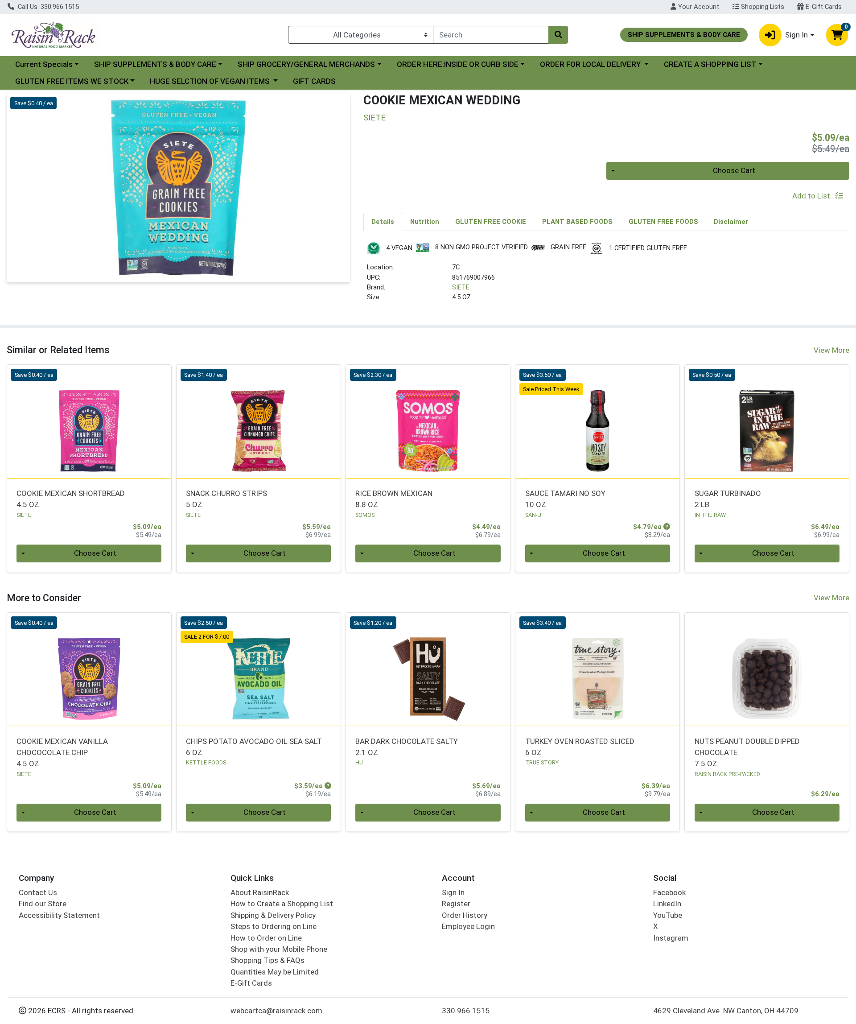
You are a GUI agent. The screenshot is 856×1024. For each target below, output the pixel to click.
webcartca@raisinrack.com (276, 1010)
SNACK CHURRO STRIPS (226, 499)
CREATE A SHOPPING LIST (710, 64)
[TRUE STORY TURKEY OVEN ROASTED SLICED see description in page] (597, 669)
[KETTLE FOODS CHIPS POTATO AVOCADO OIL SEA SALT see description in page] (258, 669)
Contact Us (38, 892)
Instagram (670, 937)
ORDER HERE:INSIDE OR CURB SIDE (458, 64)
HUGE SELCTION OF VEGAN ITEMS (211, 81)
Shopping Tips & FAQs (267, 960)
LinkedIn (667, 903)
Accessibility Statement (59, 915)
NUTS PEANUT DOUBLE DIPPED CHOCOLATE (747, 752)
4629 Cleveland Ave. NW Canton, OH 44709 (725, 1010)
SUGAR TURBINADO (728, 499)
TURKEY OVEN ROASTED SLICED (579, 747)
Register (456, 903)
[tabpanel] (606, 276)
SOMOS (364, 515)
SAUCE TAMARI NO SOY (565, 499)
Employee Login (468, 926)
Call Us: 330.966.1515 (47, 7)
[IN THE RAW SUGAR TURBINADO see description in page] (767, 421)
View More (831, 350)
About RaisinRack (259, 892)
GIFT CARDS (314, 81)
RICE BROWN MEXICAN (393, 499)
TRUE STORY (542, 762)
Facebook (669, 892)
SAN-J (533, 515)
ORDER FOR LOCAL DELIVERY (591, 64)
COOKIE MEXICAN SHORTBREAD (70, 499)
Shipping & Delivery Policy (273, 915)
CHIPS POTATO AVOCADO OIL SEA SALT (254, 747)
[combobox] (491, 35)
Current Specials (44, 64)
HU (359, 762)
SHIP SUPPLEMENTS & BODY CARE (155, 64)
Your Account (697, 7)
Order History (464, 915)
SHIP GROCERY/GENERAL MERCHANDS (306, 64)
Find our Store (42, 903)
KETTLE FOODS (206, 762)
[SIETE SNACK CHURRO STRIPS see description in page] (258, 421)
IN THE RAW (710, 515)
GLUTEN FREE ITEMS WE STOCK (71, 81)
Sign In (453, 892)
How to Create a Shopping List (281, 903)
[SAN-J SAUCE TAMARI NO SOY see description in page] (597, 421)
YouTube (667, 915)
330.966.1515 (466, 1010)
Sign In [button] (796, 34)
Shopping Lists (761, 7)
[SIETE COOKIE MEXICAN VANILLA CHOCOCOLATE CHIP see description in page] (89, 669)
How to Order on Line (266, 937)
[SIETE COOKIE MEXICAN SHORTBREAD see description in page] (89, 421)
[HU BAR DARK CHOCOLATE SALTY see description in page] (428, 669)
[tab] (382, 222)
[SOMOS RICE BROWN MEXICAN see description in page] (428, 421)
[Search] (558, 35)
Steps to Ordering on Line (273, 926)
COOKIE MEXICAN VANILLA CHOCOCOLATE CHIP (62, 752)
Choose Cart (734, 170)
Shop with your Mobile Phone (278, 949)
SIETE (460, 287)
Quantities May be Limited (274, 971)
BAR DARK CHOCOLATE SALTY (406, 747)
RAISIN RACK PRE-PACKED (727, 774)
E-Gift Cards (823, 7)
